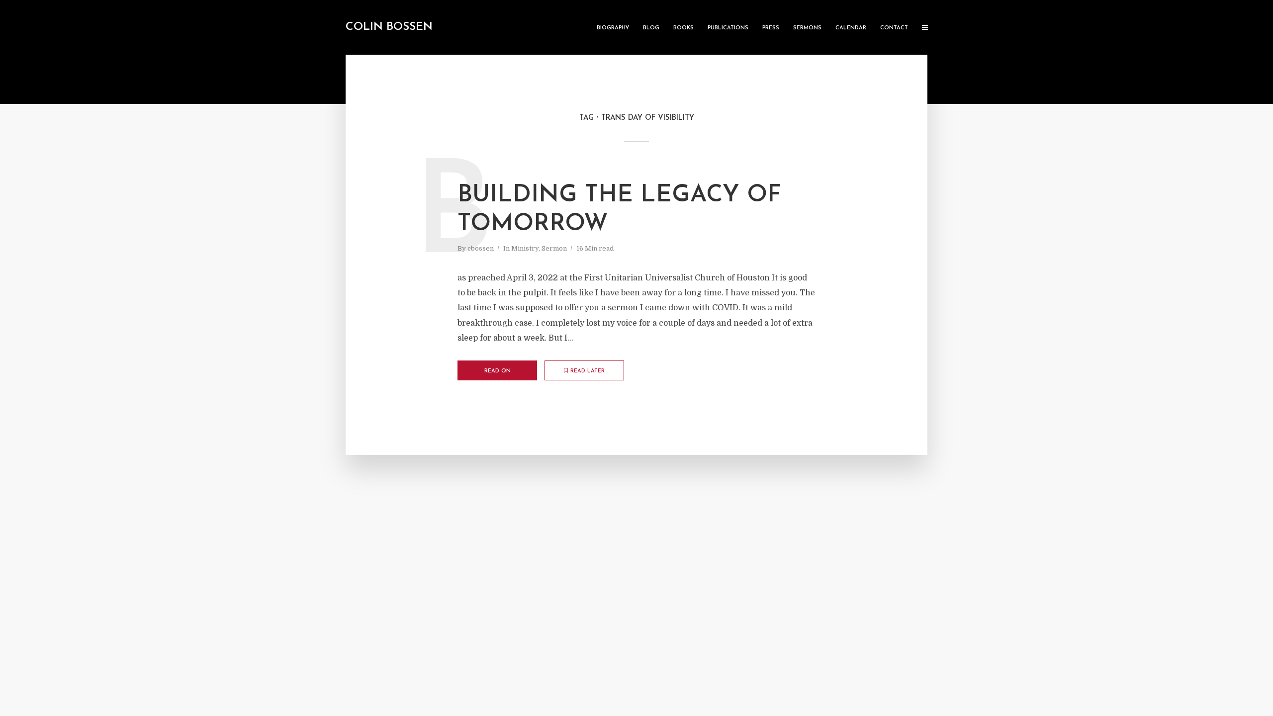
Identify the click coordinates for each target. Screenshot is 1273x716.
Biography (613, 28)
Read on (497, 371)
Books (683, 28)
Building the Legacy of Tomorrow (619, 209)
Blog (651, 28)
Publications (728, 28)
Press (770, 28)
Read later (587, 371)
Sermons (807, 28)
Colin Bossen (389, 27)
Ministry (525, 248)
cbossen (480, 248)
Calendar (850, 28)
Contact (894, 28)
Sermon (554, 248)
